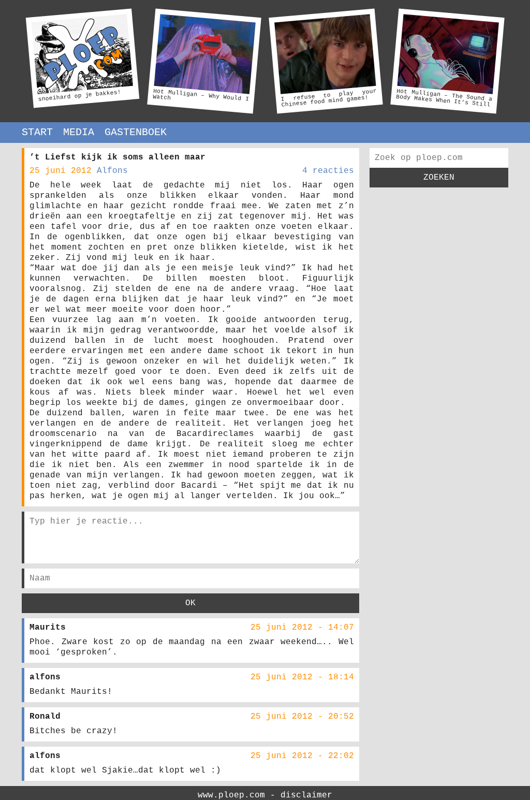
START (37, 132)
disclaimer (306, 795)
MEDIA (78, 132)
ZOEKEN (438, 177)
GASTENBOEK (136, 132)
